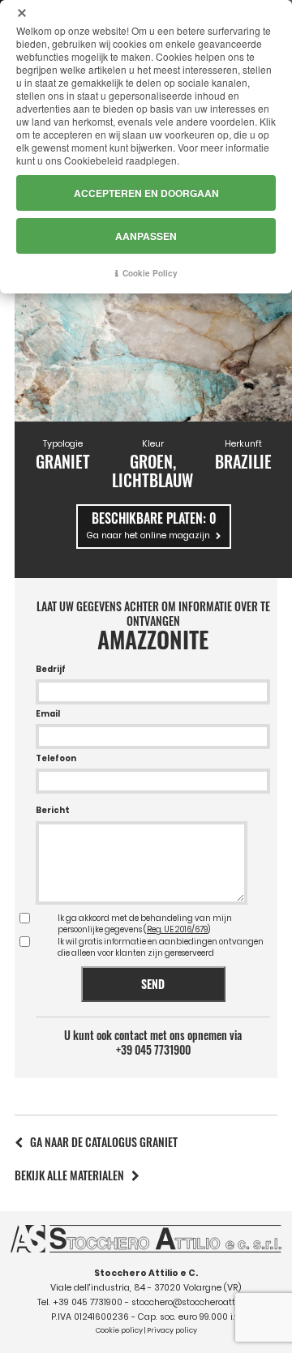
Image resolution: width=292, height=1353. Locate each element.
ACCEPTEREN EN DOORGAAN (146, 193)
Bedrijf (51, 669)
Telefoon (56, 758)
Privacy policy (172, 1330)
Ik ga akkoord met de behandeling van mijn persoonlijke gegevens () (145, 924)
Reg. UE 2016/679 (177, 929)
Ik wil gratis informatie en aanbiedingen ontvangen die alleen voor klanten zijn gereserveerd (161, 947)
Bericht (53, 810)
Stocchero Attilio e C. (146, 1273)
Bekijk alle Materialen (69, 1175)
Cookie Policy (150, 273)
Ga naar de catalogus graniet (104, 1141)
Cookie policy (119, 1330)
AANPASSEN (146, 236)
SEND (153, 983)
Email (48, 714)
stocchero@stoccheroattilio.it (193, 1302)
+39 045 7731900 (153, 1050)
